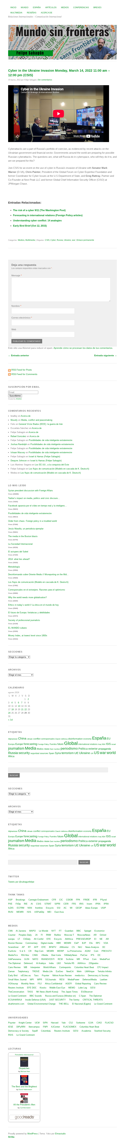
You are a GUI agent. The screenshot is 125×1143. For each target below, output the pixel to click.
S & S (22, 951)
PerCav (83, 955)
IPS (92, 955)
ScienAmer (13, 947)
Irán (103, 744)
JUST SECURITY (57, 1000)
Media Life (48, 971)
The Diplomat (14, 963)
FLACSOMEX (69, 1027)
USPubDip (39, 912)
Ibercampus (34, 1027)
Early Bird (12, 975)
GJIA (90, 1022)
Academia (86, 1031)
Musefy (14, 420)
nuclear (57, 749)
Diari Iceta (56, 955)
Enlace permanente (85, 240)
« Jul (10, 720)
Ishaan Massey (18, 452)
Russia (60, 240)
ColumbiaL (46, 1031)
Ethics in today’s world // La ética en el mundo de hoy (33, 605)
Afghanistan (12, 739)
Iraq (99, 744)
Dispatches (24, 1068)
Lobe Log (82, 987)
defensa (64, 739)
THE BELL (64, 1004)
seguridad (34, 753)
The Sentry (74, 1000)
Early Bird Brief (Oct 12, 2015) (30, 225)
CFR (54, 900)
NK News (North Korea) (47, 992)
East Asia (59, 912)
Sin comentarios (45, 80)
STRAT (47, 904)
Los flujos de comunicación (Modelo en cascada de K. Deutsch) (59, 468)
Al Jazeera (21, 931)
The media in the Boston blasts (23, 536)
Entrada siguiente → (105, 355)
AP (23, 947)
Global (71, 743)
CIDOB (69, 900)
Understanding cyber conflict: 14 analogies (37, 220)
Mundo (24, 7)
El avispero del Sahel (18, 551)
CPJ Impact (102, 967)
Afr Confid (38, 939)
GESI (92, 987)
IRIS (81, 904)
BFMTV (52, 947)
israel (113, 744)
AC (65, 908)
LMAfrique (89, 971)
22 (25, 709)
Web (13, 329)
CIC (61, 900)
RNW (48, 935)
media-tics (80, 975)
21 (22, 709)
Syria (58, 753)
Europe (19, 744)
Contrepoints (65, 967)
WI (71, 908)
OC (99, 955)
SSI (58, 908)
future (60, 744)
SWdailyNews (70, 955)
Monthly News (28, 983)
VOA (106, 943)
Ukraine (67, 240)
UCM (37, 1022)
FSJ (40, 983)
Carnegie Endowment (38, 900)
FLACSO (109, 1022)
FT (60, 931)
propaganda (104, 748)
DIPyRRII (20, 1027)
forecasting (30, 744)
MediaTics (13, 955)
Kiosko (43, 987)
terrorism (68, 753)
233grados (93, 963)
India (51, 963)
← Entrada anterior (18, 355)
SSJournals (50, 979)
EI (95, 939)
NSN (30, 908)
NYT (53, 931)
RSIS (10, 1035)
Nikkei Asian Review (62, 975)
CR (29, 951)
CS (73, 947)
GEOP (79, 908)
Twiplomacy (23, 971)
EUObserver (87, 992)
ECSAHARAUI (15, 1000)
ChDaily (27, 939)
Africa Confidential (53, 983)
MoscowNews (83, 935)
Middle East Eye (57, 987)
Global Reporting (83, 983)
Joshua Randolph (19, 444)
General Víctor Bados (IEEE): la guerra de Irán (41, 424)
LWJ (59, 963)
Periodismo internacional (24, 1055)
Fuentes (53, 744)
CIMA (35, 955)
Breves (97, 7)
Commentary (32, 943)
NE (101, 939)
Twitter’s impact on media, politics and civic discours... (34, 498)
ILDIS (11, 908)
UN (92, 753)
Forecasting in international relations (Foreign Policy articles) (48, 215)
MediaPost (105, 959)
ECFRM (20, 908)
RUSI (10, 912)
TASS (30, 992)
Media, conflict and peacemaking (36, 420)
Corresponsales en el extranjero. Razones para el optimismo (36, 590)
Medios (65, 7)
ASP (10, 900)
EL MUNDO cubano (17, 628)
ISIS (108, 743)
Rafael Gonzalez (18, 436)
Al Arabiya (41, 963)
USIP (103, 908)
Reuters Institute (16, 987)
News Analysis (92, 947)
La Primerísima (74, 951)
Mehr (79, 971)
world (111, 753)
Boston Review (15, 943)
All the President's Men (24, 1104)
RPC (98, 943)
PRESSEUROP (83, 939)
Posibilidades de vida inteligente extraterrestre (50, 440)
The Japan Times (69, 992)
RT (29, 947)
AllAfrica (69, 939)
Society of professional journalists (24, 620)
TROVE (36, 971)
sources (44, 753)
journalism (16, 748)
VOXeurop (13, 983)
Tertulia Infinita (104, 971)
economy (87, 739)
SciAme (69, 959)
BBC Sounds (36, 996)
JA (36, 935)
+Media (44, 955)
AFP (36, 947)
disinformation (75, 739)
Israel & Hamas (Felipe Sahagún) (44, 456)
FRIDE (86, 900)
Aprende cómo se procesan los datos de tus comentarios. (83, 348)
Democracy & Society (98, 975)
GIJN (26, 959)
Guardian (69, 931)
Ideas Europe (91, 908)
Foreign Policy (43, 744)
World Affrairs (49, 967)
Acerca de (46, 13)
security (24, 753)
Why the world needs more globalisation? (27, 597)
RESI (61, 979)
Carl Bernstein (25, 1108)
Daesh (58, 739)
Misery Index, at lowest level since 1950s (27, 635)
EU (109, 738)
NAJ (80, 947)
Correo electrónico (21, 317)
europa (11, 939)
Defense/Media (90, 979)
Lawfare (103, 979)
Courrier (11, 935)
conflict (36, 738)
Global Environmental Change (42, 1004)
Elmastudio (60, 1133)
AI (32, 904)
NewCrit (70, 971)
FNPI (45, 1027)
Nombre (16, 306)
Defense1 (28, 963)
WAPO (32, 931)
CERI (66, 904)
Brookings (20, 900)
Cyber (53, 240)
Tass (36, 975)
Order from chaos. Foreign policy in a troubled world (32, 521)
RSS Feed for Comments (24, 374)
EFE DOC (31, 987)
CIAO (99, 1022)
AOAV (88, 951)
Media (30, 748)
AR (95, 935)
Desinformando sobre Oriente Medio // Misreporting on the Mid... (38, 574)
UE (76, 753)
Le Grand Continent (17, 996)
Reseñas (31, 13)
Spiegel (87, 931)
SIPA (45, 1022)
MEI (49, 912)
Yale (64, 1022)
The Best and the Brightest (24, 1086)
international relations (87, 744)
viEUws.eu (26, 975)
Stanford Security (102, 1031)
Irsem (89, 904)
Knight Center (25, 1022)
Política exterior (88, 748)
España (37, 7)
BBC (78, 931)
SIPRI (57, 904)
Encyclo (50, 908)
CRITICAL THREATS (93, 1000)
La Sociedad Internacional (20, 544)
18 (12, 709)
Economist (99, 931)
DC (103, 947)
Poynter (45, 975)
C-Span (82, 996)
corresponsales (48, 739)
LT (19, 939)
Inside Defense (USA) (35, 1000)
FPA (78, 900)
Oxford (103, 935)
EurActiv (12, 951)
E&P (76, 943)
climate (30, 739)
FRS (74, 904)
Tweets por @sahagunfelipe (21, 882)
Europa (11, 744)
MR (78, 959)
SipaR (35, 1031)
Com (96, 951)
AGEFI (68, 983)
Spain (51, 753)
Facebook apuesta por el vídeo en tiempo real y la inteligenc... (37, 505)
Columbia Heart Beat (84, 967)
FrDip (18, 904)
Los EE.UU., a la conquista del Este (52, 464)
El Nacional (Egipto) (81, 1004)
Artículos (50, 7)
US (96, 753)
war (73, 240)
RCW (60, 959)
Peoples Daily (25, 935)
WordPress (32, 1133)
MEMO (71, 987)
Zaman (11, 971)
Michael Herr (25, 1071)
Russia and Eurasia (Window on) (60, 996)
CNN (10, 931)
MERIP (60, 951)
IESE (10, 1027)
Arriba (11, 1137)
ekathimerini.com (16, 1004)
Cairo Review (14, 967)
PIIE (10, 904)
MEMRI (20, 912)
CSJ (71, 1022)
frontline (39, 908)
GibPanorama (14, 959)
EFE (49, 939)
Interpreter (35, 967)
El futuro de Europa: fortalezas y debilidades (29, 612)
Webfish (19, 399)
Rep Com (39, 951)
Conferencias (81, 7)
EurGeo (59, 971)
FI (42, 935)
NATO (35, 959)
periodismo (69, 748)
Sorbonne (80, 1022)
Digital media (47, 943)
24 (9, 713)
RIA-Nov (25, 955)
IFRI (95, 900)
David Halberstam (25, 1089)
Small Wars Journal (17, 979)
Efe (91, 943)
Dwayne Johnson (19, 460)
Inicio (13, 7)
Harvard (54, 1022)
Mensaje (16, 275)
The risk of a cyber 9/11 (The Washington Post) (39, 210)
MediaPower (73, 979)
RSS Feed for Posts (21, 369)
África (11, 756)
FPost (86, 959)
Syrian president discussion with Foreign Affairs (30, 490)
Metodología (14, 567)
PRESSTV (107, 951)
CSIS (47, 240)
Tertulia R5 (69, 963)
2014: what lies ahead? (19, 559)
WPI (32, 979)
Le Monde (43, 931)
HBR (58, 943)
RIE (26, 904)
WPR (39, 979)
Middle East (48, 749)
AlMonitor (64, 947)
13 (19, 706)
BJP (84, 943)
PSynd (103, 900)
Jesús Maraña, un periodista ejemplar (25, 528)
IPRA (97, 904)
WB (25, 967)
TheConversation (16, 992)
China (22, 738)
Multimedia (16, 13)
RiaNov (57, 935)
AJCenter (55, 1027)
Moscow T (69, 935)
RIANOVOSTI (48, 959)
